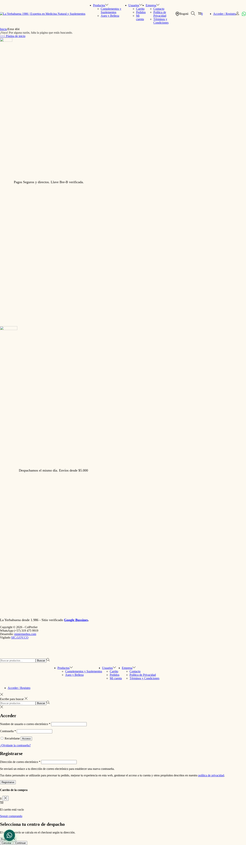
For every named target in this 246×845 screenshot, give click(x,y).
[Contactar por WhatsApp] (244, 14)
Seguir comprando (11, 816)
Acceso (26, 738)
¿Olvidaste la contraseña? (15, 745)
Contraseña (8, 731)
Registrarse (8, 782)
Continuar (20, 843)
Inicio (3, 29)
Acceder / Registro (224, 13)
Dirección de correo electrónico (20, 761)
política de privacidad (211, 775)
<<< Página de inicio (12, 36)
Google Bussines (76, 620)
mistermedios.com (25, 634)
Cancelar (6, 843)
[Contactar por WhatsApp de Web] (9, 834)
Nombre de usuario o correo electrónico (25, 724)
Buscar (41, 660)
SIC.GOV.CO (19, 637)
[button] (193, 13)
